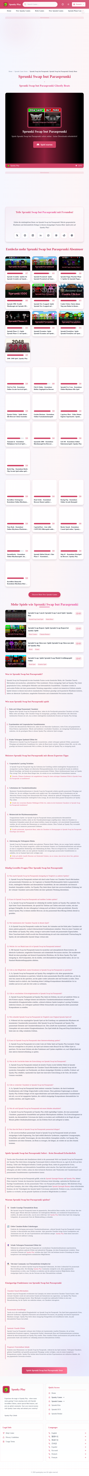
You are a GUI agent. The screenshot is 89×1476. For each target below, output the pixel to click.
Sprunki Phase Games (75, 11)
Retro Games (39, 11)
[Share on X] (17, 235)
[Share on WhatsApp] (48, 235)
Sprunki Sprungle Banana (55, 1178)
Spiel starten (46, 144)
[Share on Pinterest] (72, 235)
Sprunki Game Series (21, 71)
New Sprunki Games (56, 11)
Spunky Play (71, 1178)
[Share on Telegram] (56, 235)
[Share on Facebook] (25, 235)
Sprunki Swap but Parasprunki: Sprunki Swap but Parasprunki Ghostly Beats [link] (53, 71)
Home (9, 11)
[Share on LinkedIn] (41, 235)
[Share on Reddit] (64, 235)
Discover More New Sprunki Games (44, 594)
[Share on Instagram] (33, 235)
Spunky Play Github (11, 1415)
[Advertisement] (44, 42)
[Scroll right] (83, 11)
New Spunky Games (23, 11)
